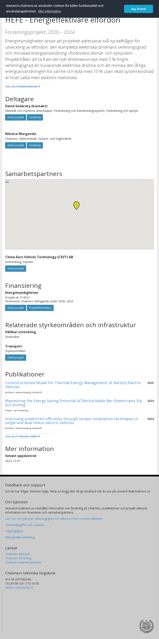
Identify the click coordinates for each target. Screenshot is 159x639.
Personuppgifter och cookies (24, 525)
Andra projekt (15, 117)
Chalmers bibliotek (17, 554)
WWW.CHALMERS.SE (19, 588)
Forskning (35, 117)
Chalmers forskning (18, 558)
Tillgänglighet (14, 531)
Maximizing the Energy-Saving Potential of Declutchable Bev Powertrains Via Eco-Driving (73, 402)
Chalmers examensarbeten (23, 562)
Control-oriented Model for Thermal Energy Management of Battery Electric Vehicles (73, 384)
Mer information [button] (49, 11)
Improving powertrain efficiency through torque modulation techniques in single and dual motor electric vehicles (71, 420)
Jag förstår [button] (138, 9)
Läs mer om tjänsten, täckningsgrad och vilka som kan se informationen (53, 519)
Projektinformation (40, 308)
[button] (76, 205)
